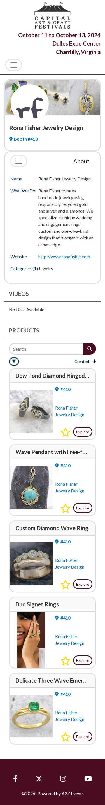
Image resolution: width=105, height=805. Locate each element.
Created (81, 361)
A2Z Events (73, 793)
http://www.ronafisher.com (64, 256)
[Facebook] (15, 778)
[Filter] (14, 361)
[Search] (89, 349)
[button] (65, 432)
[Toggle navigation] (18, 161)
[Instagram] (63, 778)
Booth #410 (26, 138)
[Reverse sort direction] (94, 361)
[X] (39, 778)
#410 (65, 389)
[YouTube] (87, 778)
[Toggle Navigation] (13, 65)
